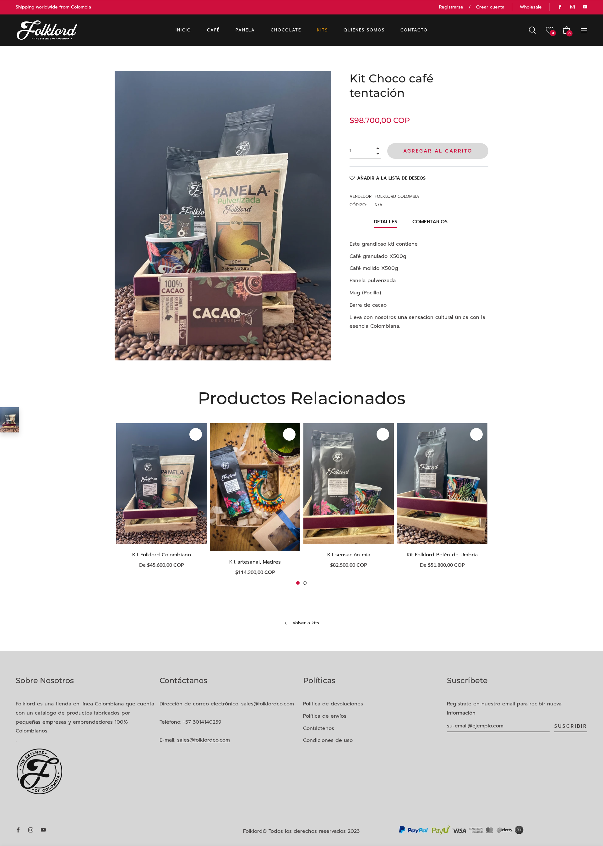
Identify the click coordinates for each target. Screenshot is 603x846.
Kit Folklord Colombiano (161, 555)
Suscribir (570, 726)
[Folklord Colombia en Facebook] (559, 7)
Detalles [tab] (385, 221)
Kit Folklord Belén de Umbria (442, 555)
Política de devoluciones (333, 704)
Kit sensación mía (348, 555)
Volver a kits (305, 623)
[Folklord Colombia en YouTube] (584, 7)
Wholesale (531, 7)
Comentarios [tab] (430, 221)
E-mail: (195, 740)
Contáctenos (318, 728)
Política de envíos (324, 716)
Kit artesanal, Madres (255, 562)
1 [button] (298, 583)
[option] (161, 501)
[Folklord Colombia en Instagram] (572, 7)
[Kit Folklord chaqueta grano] (9, 419)
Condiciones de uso (328, 740)
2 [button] (305, 583)
